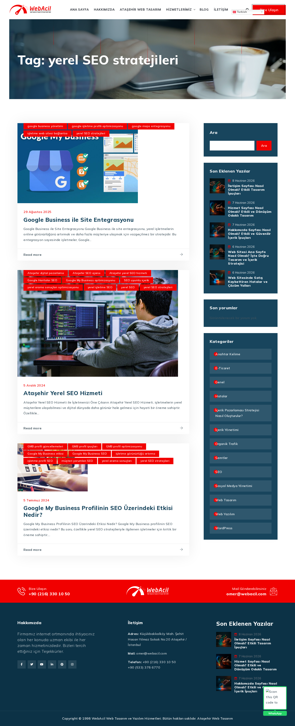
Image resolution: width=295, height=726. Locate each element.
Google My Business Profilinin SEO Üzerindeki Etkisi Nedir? (98, 511)
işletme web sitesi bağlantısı (47, 133)
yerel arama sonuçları (117, 461)
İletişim (221, 9)
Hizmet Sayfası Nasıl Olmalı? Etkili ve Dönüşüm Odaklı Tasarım (250, 211)
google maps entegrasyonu (151, 126)
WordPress (224, 528)
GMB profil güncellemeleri (45, 446)
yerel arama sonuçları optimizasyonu (53, 287)
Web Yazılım (225, 514)
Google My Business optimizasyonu (90, 280)
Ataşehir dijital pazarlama (45, 273)
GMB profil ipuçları (85, 446)
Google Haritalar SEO (42, 280)
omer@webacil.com (246, 593)
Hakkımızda (104, 9)
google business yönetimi (45, 126)
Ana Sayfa (79, 9)
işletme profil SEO (40, 461)
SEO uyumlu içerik (136, 280)
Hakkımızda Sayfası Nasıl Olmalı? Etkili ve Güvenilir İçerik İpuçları (249, 233)
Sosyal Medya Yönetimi (233, 486)
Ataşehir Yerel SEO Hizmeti (62, 393)
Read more (32, 255)
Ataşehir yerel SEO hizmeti (128, 273)
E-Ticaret (222, 368)
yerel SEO (128, 287)
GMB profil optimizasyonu (124, 446)
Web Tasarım (225, 500)
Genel (220, 382)
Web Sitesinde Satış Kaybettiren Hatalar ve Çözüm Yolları (248, 281)
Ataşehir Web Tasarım (140, 9)
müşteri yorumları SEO (77, 461)
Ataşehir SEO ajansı (87, 273)
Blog (204, 9)
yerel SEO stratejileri (90, 133)
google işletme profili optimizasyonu (97, 126)
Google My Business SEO (89, 453)
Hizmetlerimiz (179, 9)
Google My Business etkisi (45, 453)
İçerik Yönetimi (227, 430)
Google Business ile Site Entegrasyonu (78, 219)
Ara (214, 132)
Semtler (221, 458)
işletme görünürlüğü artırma (135, 453)
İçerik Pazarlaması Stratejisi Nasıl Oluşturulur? (237, 413)
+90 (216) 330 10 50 (49, 593)
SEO (218, 472)
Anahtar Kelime (227, 354)
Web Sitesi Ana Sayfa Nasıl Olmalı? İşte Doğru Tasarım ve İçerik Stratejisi (248, 257)
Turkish (241, 11)
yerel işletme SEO (100, 287)
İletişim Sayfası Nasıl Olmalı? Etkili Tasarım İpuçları (246, 189)
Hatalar (221, 396)
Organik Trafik (226, 444)
